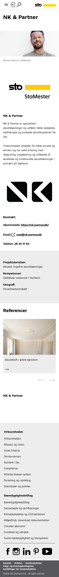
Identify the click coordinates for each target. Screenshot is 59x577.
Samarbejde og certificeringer (21, 508)
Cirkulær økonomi (14, 526)
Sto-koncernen (12, 456)
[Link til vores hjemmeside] (45, 5)
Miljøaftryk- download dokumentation (26, 520)
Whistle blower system (17, 474)
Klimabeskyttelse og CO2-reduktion (24, 514)
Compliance (11, 468)
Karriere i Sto (11, 462)
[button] (41, 380)
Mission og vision (14, 444)
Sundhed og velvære (16, 532)
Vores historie (12, 450)
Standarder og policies (17, 486)
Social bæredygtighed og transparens (26, 538)
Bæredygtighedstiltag (18, 495)
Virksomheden (13, 432)
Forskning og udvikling (17, 480)
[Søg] (19, 5)
